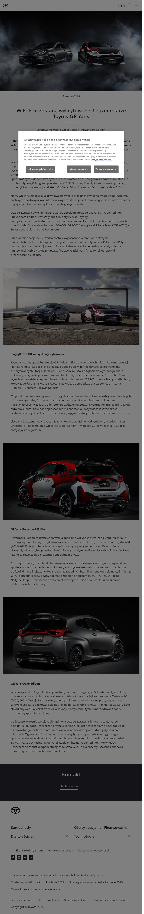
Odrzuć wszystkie (79, 169)
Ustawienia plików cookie (40, 169)
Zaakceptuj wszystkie (106, 169)
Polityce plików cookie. (101, 159)
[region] (71, 154)
